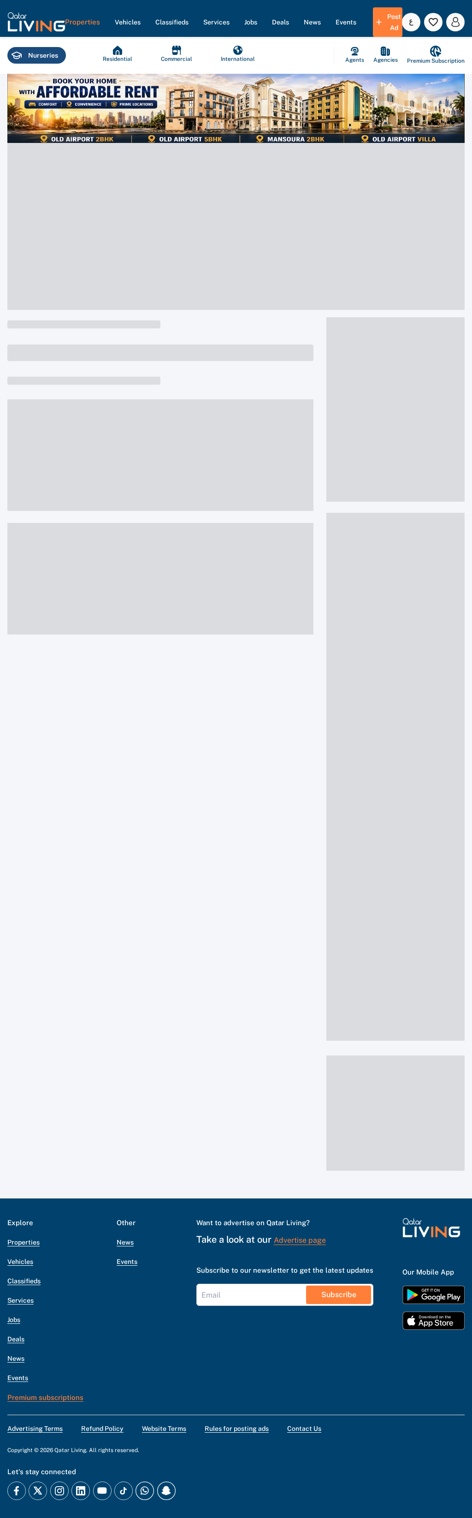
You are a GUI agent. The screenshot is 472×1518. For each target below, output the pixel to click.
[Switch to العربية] (411, 22)
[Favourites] (433, 22)
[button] (36, 22)
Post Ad (394, 22)
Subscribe (338, 1294)
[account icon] (455, 22)
